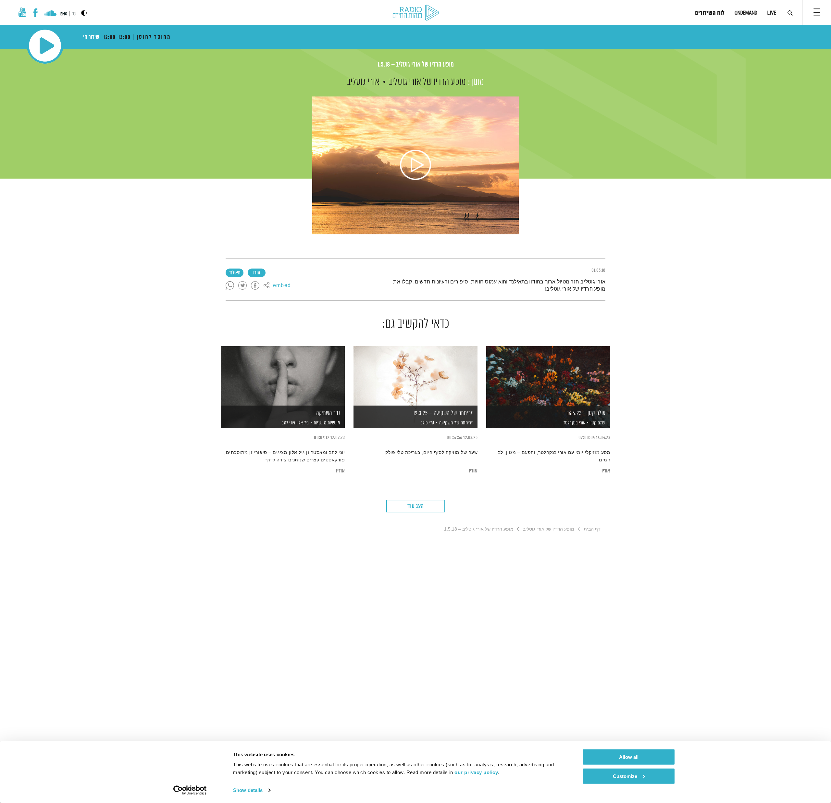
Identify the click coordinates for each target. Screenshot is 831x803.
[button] (816, 12)
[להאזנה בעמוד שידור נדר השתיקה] (283, 376)
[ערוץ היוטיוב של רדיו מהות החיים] (22, 12)
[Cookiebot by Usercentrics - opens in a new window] (190, 790)
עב (74, 14)
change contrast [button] (84, 13)
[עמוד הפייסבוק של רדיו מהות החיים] (35, 12)
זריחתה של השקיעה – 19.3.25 (443, 413)
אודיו (606, 471)
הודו (256, 273)
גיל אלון (302, 423)
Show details (248, 790)
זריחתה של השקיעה (456, 423)
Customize (625, 776)
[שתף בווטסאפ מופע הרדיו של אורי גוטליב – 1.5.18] (230, 285)
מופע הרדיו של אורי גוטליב (427, 82)
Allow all (629, 757)
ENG (63, 14)
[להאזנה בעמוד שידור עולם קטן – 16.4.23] (548, 376)
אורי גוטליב (363, 82)
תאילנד (234, 273)
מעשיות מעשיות (327, 423)
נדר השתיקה (328, 413)
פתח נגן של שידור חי (45, 46)
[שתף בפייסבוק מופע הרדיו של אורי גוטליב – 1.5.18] (255, 285)
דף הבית (592, 529)
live (771, 13)
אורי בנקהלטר (574, 423)
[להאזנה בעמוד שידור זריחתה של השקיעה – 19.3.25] (415, 376)
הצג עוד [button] (415, 506)
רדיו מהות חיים (416, 13)
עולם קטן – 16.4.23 (586, 413)
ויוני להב (288, 423)
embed (282, 286)
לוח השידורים (710, 13)
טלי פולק (426, 423)
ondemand (746, 13)
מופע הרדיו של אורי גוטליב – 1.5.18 (415, 65)
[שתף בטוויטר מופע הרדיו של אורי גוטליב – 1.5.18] (242, 285)
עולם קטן (598, 423)
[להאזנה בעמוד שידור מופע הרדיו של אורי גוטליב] (415, 165)
